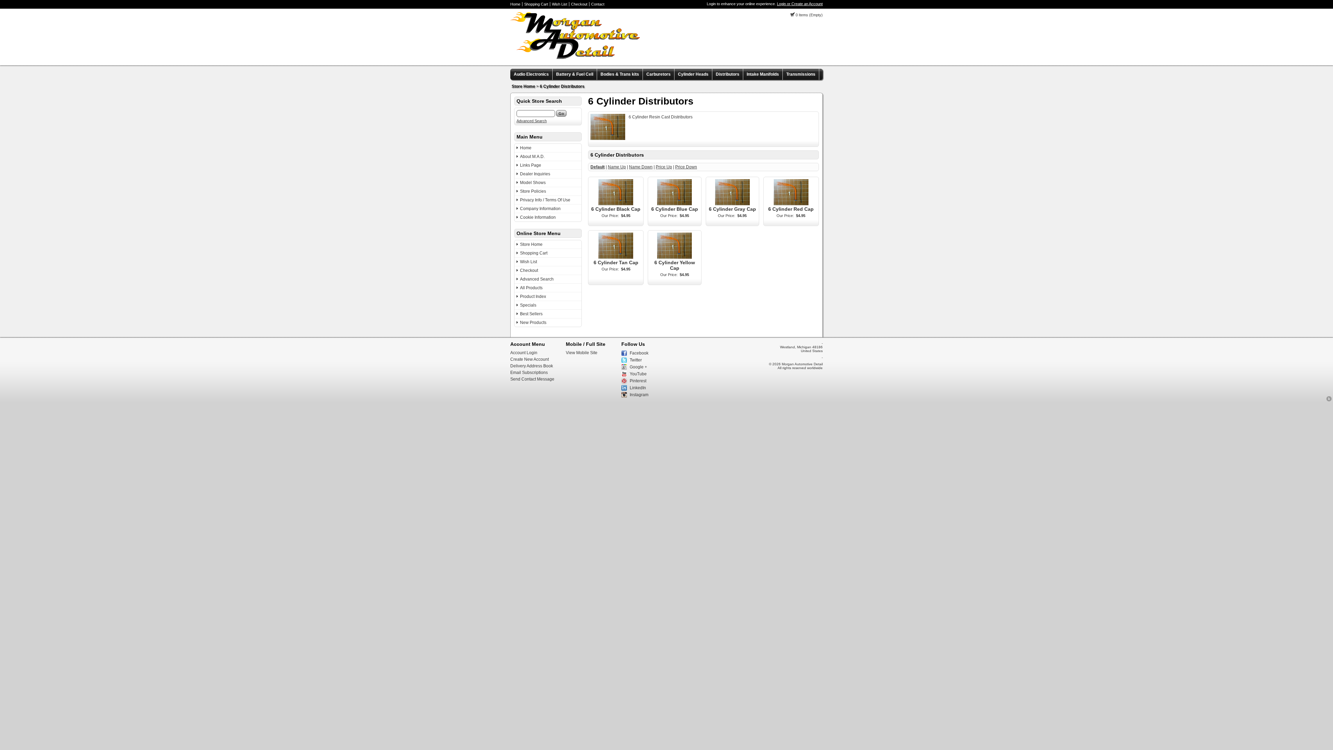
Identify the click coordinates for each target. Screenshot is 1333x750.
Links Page (530, 165)
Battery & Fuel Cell (574, 74)
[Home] (575, 57)
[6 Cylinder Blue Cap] (674, 203)
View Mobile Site (581, 352)
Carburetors (658, 74)
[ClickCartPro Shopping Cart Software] (1329, 400)
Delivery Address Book (531, 366)
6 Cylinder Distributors (562, 86)
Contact (597, 4)
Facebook (639, 353)
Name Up (617, 167)
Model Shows (533, 182)
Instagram (639, 394)
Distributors (727, 74)
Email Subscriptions (529, 372)
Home (515, 4)
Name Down (641, 167)
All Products (531, 287)
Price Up (664, 167)
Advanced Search (532, 121)
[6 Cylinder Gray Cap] (732, 203)
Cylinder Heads (693, 74)
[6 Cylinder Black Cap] (615, 203)
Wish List (559, 4)
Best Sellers (531, 313)
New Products (533, 322)
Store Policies (533, 191)
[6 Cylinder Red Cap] (791, 203)
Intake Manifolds (763, 74)
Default (597, 167)
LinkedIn (638, 387)
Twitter (636, 360)
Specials (528, 305)
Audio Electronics (531, 74)
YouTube (638, 374)
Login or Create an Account (800, 4)
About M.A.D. (532, 156)
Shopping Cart (536, 4)
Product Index (533, 296)
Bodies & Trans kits (620, 74)
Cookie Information (538, 217)
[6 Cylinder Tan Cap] (615, 257)
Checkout (579, 4)
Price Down (686, 167)
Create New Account (529, 359)
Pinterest (638, 380)
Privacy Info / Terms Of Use (545, 200)
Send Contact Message (532, 379)
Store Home (523, 86)
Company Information (540, 208)
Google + (638, 367)
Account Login (523, 352)
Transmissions (800, 74)
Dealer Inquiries (535, 174)
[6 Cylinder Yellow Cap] (674, 257)
